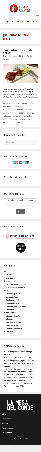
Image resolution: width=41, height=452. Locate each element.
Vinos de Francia (13, 325)
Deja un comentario (14, 122)
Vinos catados (10, 313)
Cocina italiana (12, 297)
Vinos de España (13, 316)
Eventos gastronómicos (16, 287)
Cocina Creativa (20, 103)
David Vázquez (10, 352)
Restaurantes (9, 332)
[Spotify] (33, 22)
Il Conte (9, 275)
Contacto (10, 278)
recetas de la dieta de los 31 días (17, 119)
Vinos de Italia (12, 319)
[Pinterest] (18, 22)
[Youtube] (28, 22)
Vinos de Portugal (13, 322)
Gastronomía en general (16, 284)
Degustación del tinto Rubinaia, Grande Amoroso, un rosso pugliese (19, 363)
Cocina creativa (12, 310)
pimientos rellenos (24, 110)
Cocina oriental (12, 300)
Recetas (9, 103)
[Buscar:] (20, 142)
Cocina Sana (17, 107)
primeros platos (25, 116)
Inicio (6, 272)
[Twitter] (13, 22)
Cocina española (13, 294)
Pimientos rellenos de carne (18, 51)
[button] (38, 16)
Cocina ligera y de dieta (16, 306)
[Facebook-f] (7, 22)
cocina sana (11, 110)
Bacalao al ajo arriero (23, 357)
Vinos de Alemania (14, 329)
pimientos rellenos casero (14, 113)
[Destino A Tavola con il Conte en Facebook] (21, 164)
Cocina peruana (12, 303)
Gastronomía (9, 281)
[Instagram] (23, 22)
